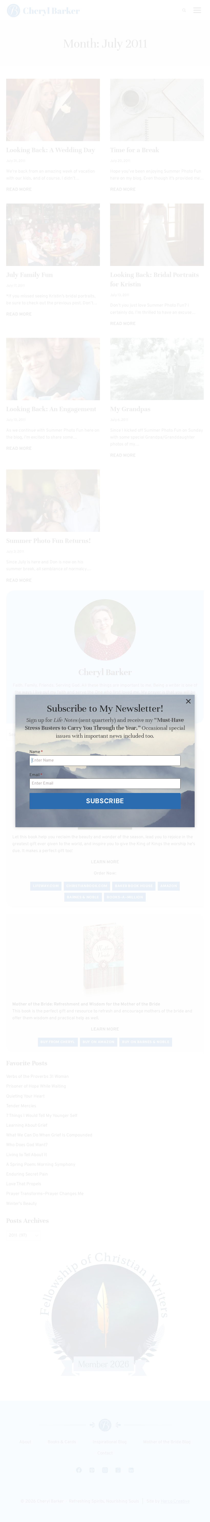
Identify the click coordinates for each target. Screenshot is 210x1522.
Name (36, 752)
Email (36, 775)
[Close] (188, 701)
